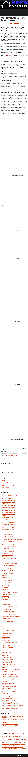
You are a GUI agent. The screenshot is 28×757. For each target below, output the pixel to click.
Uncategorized (5, 693)
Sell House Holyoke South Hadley (9, 655)
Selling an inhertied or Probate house (10, 676)
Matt (11, 23)
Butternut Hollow (5, 577)
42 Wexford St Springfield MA (8, 548)
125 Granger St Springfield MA (8, 505)
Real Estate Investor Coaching (8, 638)
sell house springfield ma (7, 657)
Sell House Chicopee (6, 652)
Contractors (4, 584)
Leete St (4, 623)
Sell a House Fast (6, 645)
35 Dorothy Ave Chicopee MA (8, 538)
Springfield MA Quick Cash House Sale (10, 685)
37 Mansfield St (10, 54)
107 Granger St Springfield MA (8, 500)
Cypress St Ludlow (6, 585)
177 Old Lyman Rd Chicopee (8, 519)
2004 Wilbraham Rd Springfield (11, 455)
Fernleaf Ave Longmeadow (7, 594)
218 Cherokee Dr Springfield (8, 529)
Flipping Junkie (5, 482)
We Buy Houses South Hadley (8, 700)
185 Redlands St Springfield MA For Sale (10, 521)
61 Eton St (4, 556)
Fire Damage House (6, 597)
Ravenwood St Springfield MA (8, 633)
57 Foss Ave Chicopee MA (7, 555)
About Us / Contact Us (16, 11)
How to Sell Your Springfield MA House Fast (11, 614)
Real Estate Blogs (6, 637)
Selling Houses (5, 678)
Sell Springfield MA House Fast (8, 485)
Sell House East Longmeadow (8, 654)
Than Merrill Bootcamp (7, 688)
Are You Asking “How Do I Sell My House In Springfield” (14, 740)
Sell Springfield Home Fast (7, 662)
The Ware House (5, 690)
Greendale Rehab (6, 604)
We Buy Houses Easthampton (8, 696)
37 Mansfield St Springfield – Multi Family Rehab (12, 539)
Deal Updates (5, 587)
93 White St (9, 55)
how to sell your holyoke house (8, 613)
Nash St (4, 628)
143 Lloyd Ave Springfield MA (8, 509)
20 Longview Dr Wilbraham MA (8, 524)
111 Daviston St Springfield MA (8, 502)
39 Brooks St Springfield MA (8, 544)
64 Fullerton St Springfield (7, 560)
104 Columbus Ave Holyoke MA (8, 497)
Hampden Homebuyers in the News (9, 606)
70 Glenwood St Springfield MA (8, 562)
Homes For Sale (18, 14)
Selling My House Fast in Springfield (9, 725)
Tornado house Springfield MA (8, 691)
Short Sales (4, 681)
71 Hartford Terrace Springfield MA (9, 563)
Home (8, 11)
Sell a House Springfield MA (8, 647)
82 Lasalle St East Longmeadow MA (9, 567)
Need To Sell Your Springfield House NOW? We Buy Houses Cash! (13, 744)
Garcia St (4, 601)
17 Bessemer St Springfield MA (8, 517)
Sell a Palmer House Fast (7, 649)
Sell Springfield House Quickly (8, 664)
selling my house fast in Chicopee (9, 679)
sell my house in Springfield (8, 661)
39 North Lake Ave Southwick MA (9, 546)
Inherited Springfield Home (7, 618)
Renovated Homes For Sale (8, 644)
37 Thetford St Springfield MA (8, 541)
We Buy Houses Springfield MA (16, 738)
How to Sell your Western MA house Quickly (11, 616)
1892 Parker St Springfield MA (8, 522)
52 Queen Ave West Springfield (8, 551)
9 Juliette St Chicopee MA (7, 570)
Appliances (4, 575)
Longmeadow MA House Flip (8, 625)
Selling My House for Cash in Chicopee (10, 724)
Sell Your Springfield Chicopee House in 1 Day (11, 669)
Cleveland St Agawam (6, 582)
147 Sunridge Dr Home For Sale (9, 510)
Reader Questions (6, 635)
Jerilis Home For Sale (6, 620)
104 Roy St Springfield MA (7, 498)
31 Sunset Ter (5, 532)
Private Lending (5, 632)
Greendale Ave (5, 603)
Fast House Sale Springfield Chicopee (10, 592)
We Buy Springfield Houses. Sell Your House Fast (12, 705)
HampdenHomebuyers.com (8, 484)
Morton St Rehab (5, 626)
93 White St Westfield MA (7, 573)
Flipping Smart (3, 4)
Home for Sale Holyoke (7, 608)
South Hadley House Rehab (8, 683)
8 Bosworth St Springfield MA (8, 565)
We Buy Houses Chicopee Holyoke (9, 695)
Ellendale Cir (4, 591)
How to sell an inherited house (8, 609)
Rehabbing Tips (5, 640)
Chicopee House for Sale (7, 580)
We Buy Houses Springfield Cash (9, 702)
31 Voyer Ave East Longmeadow (9, 534)
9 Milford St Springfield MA (7, 572)
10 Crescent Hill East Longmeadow (9, 495)
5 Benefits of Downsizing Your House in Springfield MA (13, 719)
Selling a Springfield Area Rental (9, 673)
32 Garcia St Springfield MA (8, 536)
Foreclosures (5, 599)
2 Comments (16, 23)
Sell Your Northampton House (8, 667)
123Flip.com (4, 480)
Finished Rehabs (5, 596)
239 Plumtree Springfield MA (8, 531)
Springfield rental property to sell (9, 686)
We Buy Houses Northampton (8, 698)
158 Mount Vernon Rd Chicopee (8, 514)
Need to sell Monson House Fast (9, 630)
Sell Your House (9, 14)
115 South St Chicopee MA (7, 503)
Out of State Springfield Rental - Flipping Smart (12, 739)
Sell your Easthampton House (8, 666)
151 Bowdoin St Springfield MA (8, 512)
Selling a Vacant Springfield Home (9, 674)
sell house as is (5, 650)
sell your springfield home (7, 671)
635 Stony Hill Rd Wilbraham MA (9, 558)
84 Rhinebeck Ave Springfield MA (9, 568)
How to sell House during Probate (9, 611)
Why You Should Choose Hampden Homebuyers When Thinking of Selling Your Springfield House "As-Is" (13, 707)
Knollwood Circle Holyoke (7, 621)
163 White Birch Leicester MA (8, 515)
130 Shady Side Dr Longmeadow (9, 507)
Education (4, 589)
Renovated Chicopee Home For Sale (9, 642)
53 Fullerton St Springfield (7, 553)
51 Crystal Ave (5, 550)
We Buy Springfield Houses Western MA (10, 703)
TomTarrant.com (5, 487)
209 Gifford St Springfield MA (8, 527)
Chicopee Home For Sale (7, 579)
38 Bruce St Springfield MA (7, 543)
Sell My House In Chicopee (7, 659)
